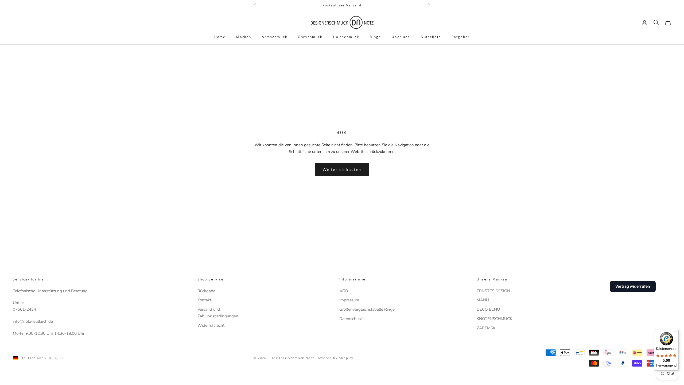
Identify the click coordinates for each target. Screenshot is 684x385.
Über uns (401, 36)
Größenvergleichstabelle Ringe (367, 309)
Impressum (349, 300)
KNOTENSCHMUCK (494, 318)
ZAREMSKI (486, 328)
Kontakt (204, 300)
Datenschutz (350, 318)
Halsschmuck (346, 36)
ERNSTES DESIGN (493, 291)
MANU (483, 300)
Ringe (375, 36)
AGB (343, 291)
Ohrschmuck (310, 36)
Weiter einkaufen (341, 169)
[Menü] (675, 332)
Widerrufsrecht (210, 325)
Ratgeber (461, 36)
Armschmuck (274, 36)
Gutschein (431, 36)
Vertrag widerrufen (632, 286)
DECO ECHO (488, 309)
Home (220, 36)
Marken (243, 36)
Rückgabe (206, 291)
